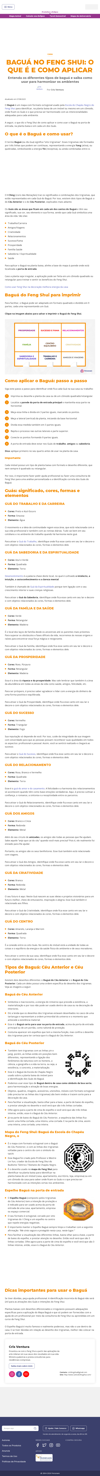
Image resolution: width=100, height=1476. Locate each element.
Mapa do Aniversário (81, 16)
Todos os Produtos (11, 1445)
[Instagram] (12, 1374)
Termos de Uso (9, 1456)
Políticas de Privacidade (14, 1461)
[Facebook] (19, 1374)
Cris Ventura (57, 90)
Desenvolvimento (14, 575)
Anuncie (6, 1451)
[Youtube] (26, 1374)
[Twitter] (44, 1445)
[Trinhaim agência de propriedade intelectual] (44, 1461)
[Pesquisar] (35, 1428)
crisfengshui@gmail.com (77, 1372)
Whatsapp (80, 1428)
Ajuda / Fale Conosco (57, 1428)
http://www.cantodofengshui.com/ (77, 1375)
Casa (50, 54)
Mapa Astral (15, 16)
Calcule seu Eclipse (35, 16)
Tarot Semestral (58, 16)
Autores (6, 1440)
